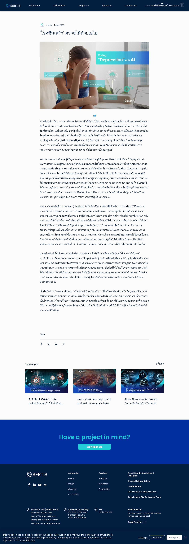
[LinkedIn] (34, 485)
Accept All (174, 537)
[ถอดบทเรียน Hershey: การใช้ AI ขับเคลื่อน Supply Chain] (94, 381)
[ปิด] (185, 538)
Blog (42, 334)
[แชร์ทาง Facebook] (41, 344)
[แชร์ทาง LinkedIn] (55, 344)
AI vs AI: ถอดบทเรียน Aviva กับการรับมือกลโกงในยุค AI (140, 401)
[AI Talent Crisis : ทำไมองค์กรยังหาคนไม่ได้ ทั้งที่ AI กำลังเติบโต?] (46, 381)
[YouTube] (40, 485)
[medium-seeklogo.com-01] (45, 485)
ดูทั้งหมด (160, 363)
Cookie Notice (27, 540)
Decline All (157, 537)
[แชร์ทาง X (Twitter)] (48, 344)
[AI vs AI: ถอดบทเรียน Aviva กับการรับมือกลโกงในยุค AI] (142, 381)
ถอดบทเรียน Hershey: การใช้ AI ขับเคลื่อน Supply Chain (94, 401)
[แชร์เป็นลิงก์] (63, 344)
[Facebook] (29, 485)
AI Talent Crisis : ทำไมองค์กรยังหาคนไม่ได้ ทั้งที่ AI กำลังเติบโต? (45, 401)
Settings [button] (143, 537)
